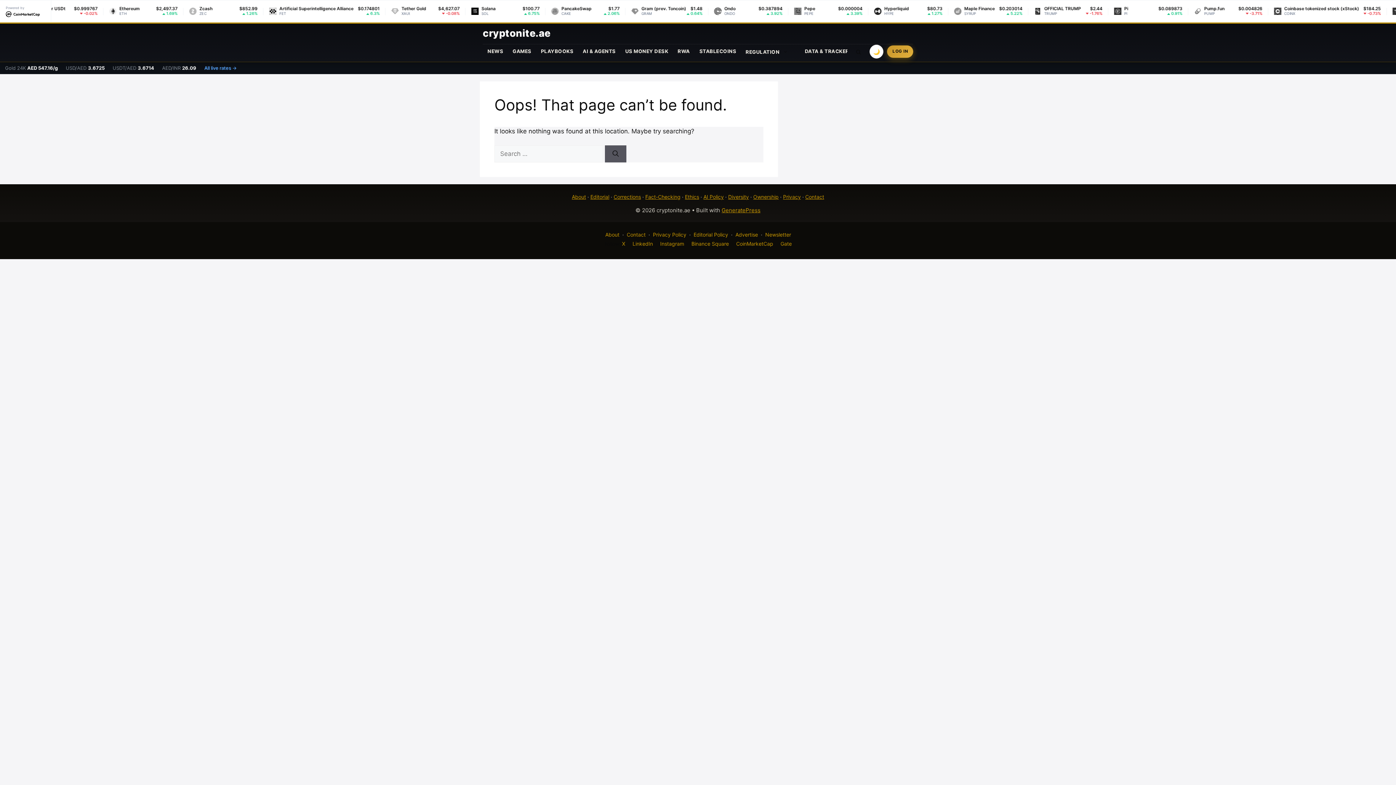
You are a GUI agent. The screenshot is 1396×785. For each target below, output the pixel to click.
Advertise (746, 235)
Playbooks (557, 51)
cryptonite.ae (517, 33)
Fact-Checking (663, 197)
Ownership (766, 197)
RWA (684, 51)
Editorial (599, 197)
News (495, 51)
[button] (859, 51)
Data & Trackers (829, 51)
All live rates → (220, 68)
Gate (786, 244)
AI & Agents (599, 51)
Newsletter (778, 235)
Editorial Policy (711, 235)
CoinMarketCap (754, 244)
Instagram (672, 244)
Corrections (627, 197)
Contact (814, 197)
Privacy (792, 197)
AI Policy (713, 197)
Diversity (738, 197)
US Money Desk (647, 51)
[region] (94, 732)
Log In (900, 51)
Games (522, 51)
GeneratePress (741, 210)
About (579, 197)
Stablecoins (718, 51)
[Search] (615, 154)
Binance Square (710, 244)
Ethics (692, 197)
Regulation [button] (762, 52)
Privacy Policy (669, 235)
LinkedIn (643, 244)
